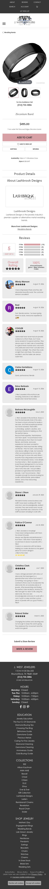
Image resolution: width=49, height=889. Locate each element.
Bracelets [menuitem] (25, 848)
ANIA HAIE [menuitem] (24, 770)
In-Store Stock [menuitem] (24, 860)
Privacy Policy (36, 874)
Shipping (13, 149)
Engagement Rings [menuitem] (24, 826)
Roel (17, 305)
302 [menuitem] (24, 764)
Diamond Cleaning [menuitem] (24, 744)
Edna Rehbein (22, 386)
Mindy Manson (22, 281)
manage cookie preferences (23, 877)
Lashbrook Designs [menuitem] (24, 796)
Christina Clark (22, 565)
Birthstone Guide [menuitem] (24, 731)
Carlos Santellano (23, 367)
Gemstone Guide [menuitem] (24, 734)
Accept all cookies (33, 883)
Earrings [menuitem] (24, 845)
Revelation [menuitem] (24, 805)
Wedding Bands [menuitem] (25, 829)
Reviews (24, 238)
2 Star (21, 252)
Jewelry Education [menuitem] (24, 719)
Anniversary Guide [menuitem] (24, 750)
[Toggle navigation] (4, 22)
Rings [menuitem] (24, 835)
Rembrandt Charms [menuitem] (24, 802)
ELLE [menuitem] (24, 783)
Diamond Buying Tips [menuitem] (24, 725)
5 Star (21, 244)
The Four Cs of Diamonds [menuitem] (24, 722)
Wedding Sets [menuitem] (25, 867)
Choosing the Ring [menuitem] (24, 728)
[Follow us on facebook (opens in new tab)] (21, 706)
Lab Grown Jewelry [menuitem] (24, 832)
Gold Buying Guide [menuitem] (24, 753)
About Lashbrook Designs (24, 180)
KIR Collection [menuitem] (24, 793)
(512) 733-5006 (24, 105)
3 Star (21, 250)
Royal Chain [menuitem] (24, 809)
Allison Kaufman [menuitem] (24, 767)
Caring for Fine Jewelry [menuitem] (24, 741)
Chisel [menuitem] (24, 777)
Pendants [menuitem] (24, 841)
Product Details (24, 174)
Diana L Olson (22, 492)
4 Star (21, 247)
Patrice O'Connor (23, 522)
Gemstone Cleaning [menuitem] (25, 747)
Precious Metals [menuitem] (24, 738)
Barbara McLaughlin (25, 409)
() (42, 244)
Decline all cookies (16, 883)
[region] (24, 63)
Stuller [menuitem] (24, 812)
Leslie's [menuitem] (24, 799)
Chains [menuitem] (24, 851)
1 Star (21, 255)
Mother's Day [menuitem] (24, 822)
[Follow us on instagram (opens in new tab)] (24, 706)
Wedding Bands (10, 32)
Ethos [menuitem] (24, 786)
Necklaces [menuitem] (24, 838)
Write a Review (24, 649)
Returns (36, 149)
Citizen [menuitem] (25, 780)
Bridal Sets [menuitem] (24, 864)
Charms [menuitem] (24, 857)
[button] (12, 6)
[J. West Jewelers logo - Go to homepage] (24, 20)
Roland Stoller (21, 613)
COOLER (19, 328)
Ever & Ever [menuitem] (24, 789)
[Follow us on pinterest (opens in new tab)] (28, 706)
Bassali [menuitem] (24, 774)
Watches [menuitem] (24, 854)
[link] (12, 2)
